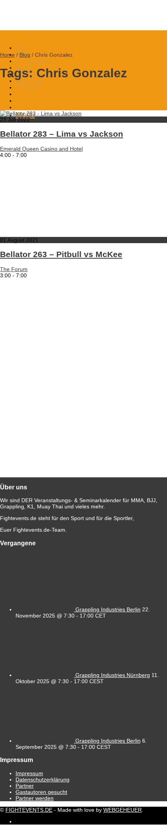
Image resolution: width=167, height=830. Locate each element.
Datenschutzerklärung (43, 779)
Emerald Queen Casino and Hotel (41, 149)
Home (7, 55)
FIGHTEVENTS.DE (28, 810)
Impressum (29, 773)
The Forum (14, 269)
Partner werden (35, 798)
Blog (24, 55)
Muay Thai (29, 80)
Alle (20, 47)
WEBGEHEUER (122, 810)
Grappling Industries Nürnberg (112, 675)
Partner (25, 786)
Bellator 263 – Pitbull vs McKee (61, 254)
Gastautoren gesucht (41, 792)
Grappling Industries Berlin (108, 609)
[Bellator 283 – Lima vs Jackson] (41, 113)
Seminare (28, 87)
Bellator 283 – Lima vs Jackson (61, 133)
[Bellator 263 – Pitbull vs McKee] (77, 234)
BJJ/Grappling (34, 60)
